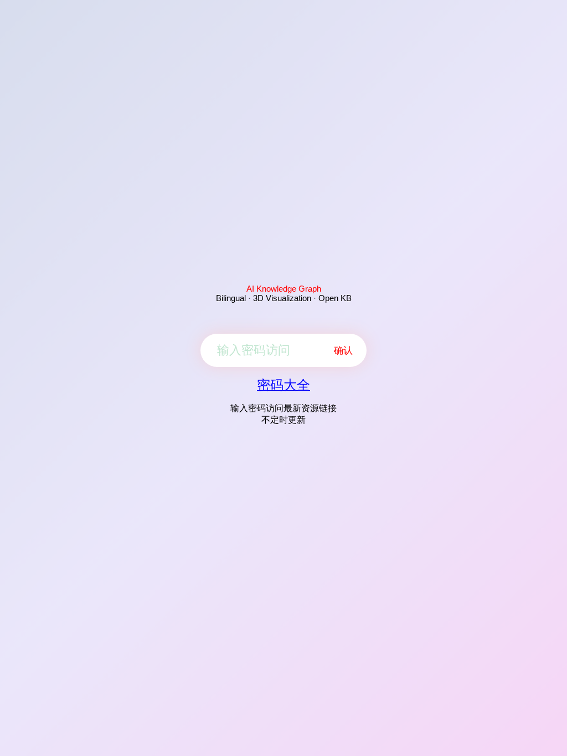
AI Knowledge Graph (283, 288)
